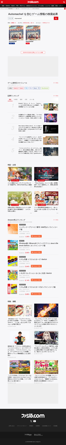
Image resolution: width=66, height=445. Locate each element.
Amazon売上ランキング (16, 220)
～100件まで (44, 23)
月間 (26, 99)
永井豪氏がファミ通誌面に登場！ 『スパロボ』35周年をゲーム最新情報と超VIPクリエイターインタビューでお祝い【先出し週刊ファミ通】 (30, 116)
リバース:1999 (15, 205)
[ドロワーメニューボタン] (2, 2)
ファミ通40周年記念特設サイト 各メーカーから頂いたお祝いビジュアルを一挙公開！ (46, 209)
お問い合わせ (11, 425)
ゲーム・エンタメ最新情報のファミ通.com (10, 8)
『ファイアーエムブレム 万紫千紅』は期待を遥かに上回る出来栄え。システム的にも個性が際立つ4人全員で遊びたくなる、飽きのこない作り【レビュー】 (46, 348)
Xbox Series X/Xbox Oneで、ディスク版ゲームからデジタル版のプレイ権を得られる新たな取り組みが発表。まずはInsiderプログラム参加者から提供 (30, 128)
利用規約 (31, 425)
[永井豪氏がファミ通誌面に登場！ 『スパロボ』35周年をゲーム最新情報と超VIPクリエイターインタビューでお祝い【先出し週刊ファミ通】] (50, 118)
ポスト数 (32, 99)
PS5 (17, 5)
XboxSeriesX (45, 88)
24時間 (15, 99)
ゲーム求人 (41, 5)
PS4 (31, 88)
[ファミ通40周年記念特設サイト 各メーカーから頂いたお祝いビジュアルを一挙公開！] (46, 198)
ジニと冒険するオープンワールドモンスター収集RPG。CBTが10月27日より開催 (20, 184)
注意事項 (38, 425)
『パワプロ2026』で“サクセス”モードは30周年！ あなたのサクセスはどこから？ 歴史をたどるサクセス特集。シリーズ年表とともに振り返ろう (19, 378)
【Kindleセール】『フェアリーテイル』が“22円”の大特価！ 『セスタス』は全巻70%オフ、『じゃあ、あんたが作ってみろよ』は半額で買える (19, 321)
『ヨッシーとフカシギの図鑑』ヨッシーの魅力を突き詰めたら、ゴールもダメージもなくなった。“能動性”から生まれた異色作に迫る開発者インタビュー (45, 378)
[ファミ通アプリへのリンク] (28, 435)
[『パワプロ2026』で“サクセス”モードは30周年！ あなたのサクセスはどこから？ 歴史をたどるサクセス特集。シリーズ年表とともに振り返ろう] (20, 367)
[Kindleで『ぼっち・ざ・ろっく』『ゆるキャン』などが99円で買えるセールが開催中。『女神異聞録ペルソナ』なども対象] (50, 107)
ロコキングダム (15, 180)
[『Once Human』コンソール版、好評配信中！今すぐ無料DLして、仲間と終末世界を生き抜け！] (46, 174)
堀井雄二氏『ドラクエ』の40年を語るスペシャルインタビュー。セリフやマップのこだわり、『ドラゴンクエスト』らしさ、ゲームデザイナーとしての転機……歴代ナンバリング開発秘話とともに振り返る (19, 350)
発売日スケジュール (31, 5)
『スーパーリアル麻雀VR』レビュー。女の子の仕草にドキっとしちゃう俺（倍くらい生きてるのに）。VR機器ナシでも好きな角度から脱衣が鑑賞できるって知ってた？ (30, 139)
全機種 (12, 23)
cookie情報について (46, 425)
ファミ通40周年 (41, 205)
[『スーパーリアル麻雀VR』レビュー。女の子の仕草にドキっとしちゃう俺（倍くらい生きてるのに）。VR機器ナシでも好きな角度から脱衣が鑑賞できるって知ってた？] (50, 140)
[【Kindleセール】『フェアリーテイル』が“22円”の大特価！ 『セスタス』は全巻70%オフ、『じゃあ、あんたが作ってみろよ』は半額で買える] (20, 310)
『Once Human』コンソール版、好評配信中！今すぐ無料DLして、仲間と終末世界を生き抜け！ (46, 185)
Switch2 (8, 5)
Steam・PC (37, 88)
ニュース (47, 5)
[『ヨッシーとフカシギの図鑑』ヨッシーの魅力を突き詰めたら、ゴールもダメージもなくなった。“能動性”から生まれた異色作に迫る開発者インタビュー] (46, 367)
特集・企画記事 (59, 5)
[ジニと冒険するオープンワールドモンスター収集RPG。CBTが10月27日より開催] (20, 174)
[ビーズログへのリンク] (38, 435)
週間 (21, 99)
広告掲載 (55, 425)
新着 (3, 5)
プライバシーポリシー (22, 425)
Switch (13, 5)
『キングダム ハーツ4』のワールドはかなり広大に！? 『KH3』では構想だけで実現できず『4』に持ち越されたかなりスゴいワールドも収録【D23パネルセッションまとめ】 (46, 322)
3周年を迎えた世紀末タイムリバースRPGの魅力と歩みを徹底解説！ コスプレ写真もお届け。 (19, 209)
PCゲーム (22, 5)
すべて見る (55, 82)
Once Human (41, 180)
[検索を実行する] (56, 18)
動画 (53, 5)
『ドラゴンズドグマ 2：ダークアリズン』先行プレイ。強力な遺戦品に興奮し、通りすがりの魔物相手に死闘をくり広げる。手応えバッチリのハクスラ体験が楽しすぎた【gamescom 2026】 (30, 150)
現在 (10, 99)
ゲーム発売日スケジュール (17, 83)
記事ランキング (13, 96)
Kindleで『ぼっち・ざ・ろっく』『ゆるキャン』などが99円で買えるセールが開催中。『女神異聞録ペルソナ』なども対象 (30, 105)
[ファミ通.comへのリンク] (33, 2)
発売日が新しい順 (27, 23)
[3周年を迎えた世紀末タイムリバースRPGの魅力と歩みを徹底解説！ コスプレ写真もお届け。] (20, 198)
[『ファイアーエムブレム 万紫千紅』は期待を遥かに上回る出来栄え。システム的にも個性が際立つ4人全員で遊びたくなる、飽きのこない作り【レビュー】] (46, 338)
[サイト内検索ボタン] (64, 2)
